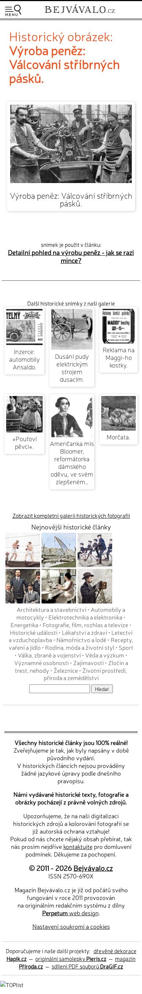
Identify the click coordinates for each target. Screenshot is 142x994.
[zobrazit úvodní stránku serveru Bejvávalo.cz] (80, 14)
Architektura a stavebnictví (51, 609)
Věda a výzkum (104, 655)
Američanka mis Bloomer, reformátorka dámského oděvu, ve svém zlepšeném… (72, 462)
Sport (126, 647)
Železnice (66, 670)
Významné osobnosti (41, 663)
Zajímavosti (88, 663)
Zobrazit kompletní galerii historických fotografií (71, 515)
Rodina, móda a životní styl (79, 647)
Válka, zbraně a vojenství (49, 655)
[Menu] (13, 10)
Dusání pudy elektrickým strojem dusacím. (72, 367)
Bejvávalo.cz (93, 868)
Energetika (24, 625)
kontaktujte (77, 846)
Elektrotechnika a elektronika (85, 617)
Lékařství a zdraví (84, 632)
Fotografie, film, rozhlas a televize (85, 625)
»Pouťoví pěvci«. (24, 442)
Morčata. (118, 436)
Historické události (34, 632)
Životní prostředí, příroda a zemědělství (85, 674)
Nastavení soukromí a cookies (71, 926)
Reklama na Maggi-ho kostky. (119, 357)
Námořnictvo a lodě (81, 640)
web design (70, 913)
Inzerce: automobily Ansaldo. (24, 359)
